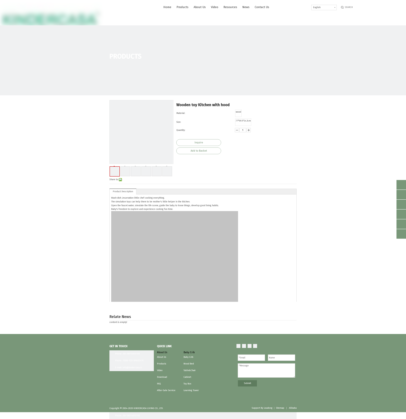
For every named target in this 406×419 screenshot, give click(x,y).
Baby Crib (188, 357)
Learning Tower (191, 390)
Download (162, 377)
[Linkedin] (244, 346)
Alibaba (293, 408)
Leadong (268, 408)
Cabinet (187, 377)
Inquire (198, 142)
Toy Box (187, 383)
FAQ (159, 383)
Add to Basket (199, 150)
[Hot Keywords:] (342, 7)
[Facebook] (238, 346)
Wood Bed (188, 363)
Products (161, 363)
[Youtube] (255, 346)
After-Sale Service (166, 390)
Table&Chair (189, 370)
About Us (161, 357)
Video (160, 370)
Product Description (123, 191)
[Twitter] (250, 346)
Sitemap (280, 408)
